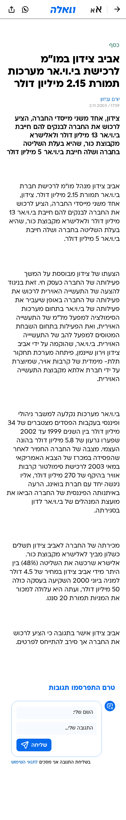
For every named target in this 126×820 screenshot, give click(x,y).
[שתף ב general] (11, 9)
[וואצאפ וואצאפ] (25, 9)
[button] (96, 9)
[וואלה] (63, 9)
